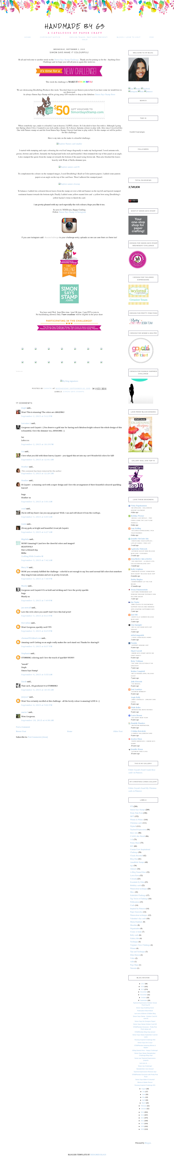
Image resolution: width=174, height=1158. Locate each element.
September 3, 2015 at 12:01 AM (37, 460)
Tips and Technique (137, 951)
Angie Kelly (135, 697)
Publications (134, 902)
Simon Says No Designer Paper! (145, 1021)
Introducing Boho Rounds (142, 709)
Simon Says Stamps (73, 392)
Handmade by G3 (75, 26)
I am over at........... (145, 1063)
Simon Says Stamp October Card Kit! (145, 1024)
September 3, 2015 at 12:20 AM (37, 474)
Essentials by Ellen (137, 882)
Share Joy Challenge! (145, 1066)
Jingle (23, 408)
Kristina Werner (137, 515)
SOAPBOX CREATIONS (141, 559)
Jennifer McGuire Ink (140, 538)
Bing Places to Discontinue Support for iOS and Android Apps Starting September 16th (142, 607)
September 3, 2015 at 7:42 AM (37, 560)
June (143, 1094)
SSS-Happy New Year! (140, 717)
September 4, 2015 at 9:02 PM (36, 705)
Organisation (135, 928)
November (143, 995)
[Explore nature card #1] (69, 166)
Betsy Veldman (137, 661)
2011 (142, 1121)
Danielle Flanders (138, 723)
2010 (142, 1123)
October (143, 997)
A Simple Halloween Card (142, 733)
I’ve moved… (136, 684)
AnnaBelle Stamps (137, 862)
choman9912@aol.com (31, 638)
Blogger (148, 1143)
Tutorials (133, 968)
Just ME (134, 614)
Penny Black (135, 842)
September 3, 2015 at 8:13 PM (36, 616)
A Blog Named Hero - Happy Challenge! (145, 1050)
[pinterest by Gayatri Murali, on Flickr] (148, 91)
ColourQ (133, 878)
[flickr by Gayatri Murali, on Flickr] (141, 91)
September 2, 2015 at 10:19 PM (37, 444)
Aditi (132, 961)
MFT (132, 816)
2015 (142, 989)
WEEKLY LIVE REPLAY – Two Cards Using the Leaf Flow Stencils (141, 520)
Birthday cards (135, 885)
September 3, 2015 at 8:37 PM (36, 647)
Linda (23, 524)
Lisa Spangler (136, 624)
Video (132, 958)
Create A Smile (136, 931)
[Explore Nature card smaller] (69, 143)
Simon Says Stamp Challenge (66, 59)
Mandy (24, 586)
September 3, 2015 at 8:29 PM (36, 631)
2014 (142, 1112)
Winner (133, 948)
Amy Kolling (136, 528)
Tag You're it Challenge (139, 898)
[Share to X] (101, 389)
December (143, 992)
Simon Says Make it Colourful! (145, 1079)
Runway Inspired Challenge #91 (145, 1085)
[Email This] (96, 389)
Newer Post (21, 731)
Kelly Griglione (137, 569)
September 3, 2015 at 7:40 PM (36, 579)
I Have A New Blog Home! (141, 637)
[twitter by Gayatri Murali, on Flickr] (137, 88)
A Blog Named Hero (138, 872)
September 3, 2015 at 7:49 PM (36, 601)
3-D (131, 839)
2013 (142, 1115)
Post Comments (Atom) (38, 737)
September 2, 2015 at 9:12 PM (36, 416)
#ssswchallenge (52, 237)
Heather (24, 467)
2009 (142, 1126)
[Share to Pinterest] (105, 389)
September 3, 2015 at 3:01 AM (37, 502)
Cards (132, 905)
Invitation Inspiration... (141, 725)
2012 (142, 1118)
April (143, 1100)
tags (131, 865)
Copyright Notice (50, 37)
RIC (131, 846)
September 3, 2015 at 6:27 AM (37, 532)
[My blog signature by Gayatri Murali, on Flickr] (69, 381)
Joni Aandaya (136, 689)
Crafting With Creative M (32, 556)
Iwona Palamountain (139, 589)
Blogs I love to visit (129, 37)
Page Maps (134, 965)
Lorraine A (26, 423)
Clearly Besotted (136, 855)
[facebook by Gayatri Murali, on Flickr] (145, 88)
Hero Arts (134, 833)
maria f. (24, 712)
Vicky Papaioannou (139, 505)
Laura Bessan (136, 715)
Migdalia (25, 539)
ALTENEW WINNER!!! (139, 691)
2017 (143, 984)
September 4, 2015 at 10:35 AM (37, 690)
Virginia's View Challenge (140, 945)
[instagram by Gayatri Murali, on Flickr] (133, 91)
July (143, 1091)
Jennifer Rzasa (137, 749)
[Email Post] (93, 388)
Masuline (133, 925)
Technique (134, 941)
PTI (131, 806)
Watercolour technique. (138, 915)
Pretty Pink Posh (136, 813)
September (143, 1000)
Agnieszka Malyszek (139, 548)
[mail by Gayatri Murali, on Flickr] (131, 88)
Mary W (24, 568)
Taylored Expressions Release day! (145, 1072)
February (144, 1106)
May (143, 1097)
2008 (142, 1129)
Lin (22, 452)
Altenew (133, 868)
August (143, 1089)
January (143, 1108)
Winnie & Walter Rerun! (144, 1082)
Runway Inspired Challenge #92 (145, 1040)
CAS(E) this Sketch (137, 836)
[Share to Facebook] (103, 389)
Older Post (118, 731)
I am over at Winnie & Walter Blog (145, 1013)
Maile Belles (136, 707)
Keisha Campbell (138, 671)
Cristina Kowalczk (138, 731)
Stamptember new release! (145, 1069)
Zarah (24, 682)
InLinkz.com (19, 371)
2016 (142, 986)
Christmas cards (136, 823)
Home (27, 37)
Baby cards (134, 935)
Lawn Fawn (134, 875)
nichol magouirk (137, 635)
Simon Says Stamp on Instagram (72, 212)
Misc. (132, 892)
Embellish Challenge (138, 895)
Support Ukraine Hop (140, 645)
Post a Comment (23, 727)
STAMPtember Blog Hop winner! (145, 1032)
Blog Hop (134, 859)
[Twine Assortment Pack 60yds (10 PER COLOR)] (75, 350)
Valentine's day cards (138, 918)
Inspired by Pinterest (137, 908)
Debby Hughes (137, 579)
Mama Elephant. (136, 921)
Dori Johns (26, 623)
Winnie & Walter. (136, 819)
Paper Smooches (136, 912)
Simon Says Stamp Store (104, 94)
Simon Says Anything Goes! (145, 1008)
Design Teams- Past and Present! (88, 37)
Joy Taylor (135, 602)
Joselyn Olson (136, 738)
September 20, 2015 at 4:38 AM (37, 720)
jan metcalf (26, 608)
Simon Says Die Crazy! (145, 1042)
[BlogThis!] (98, 389)
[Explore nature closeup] (69, 184)
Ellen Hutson (135, 955)
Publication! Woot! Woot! (145, 1011)
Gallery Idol (134, 938)
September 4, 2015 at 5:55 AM (37, 675)
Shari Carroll (136, 650)
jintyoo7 (25, 697)
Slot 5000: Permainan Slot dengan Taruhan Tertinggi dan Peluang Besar (143, 594)
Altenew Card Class (139, 751)
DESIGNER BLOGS (98, 1155)
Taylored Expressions (138, 829)
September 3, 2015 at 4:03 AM (37, 517)
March (144, 1103)
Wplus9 (133, 826)
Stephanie (25, 654)
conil (23, 509)
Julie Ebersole (136, 681)
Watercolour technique (138, 888)
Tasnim (134, 643)
